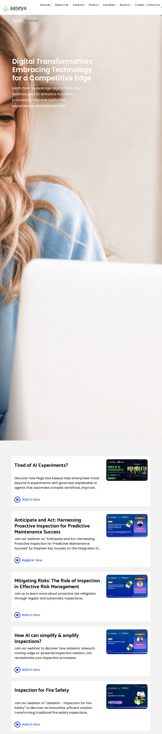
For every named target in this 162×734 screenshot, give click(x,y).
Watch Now (31, 499)
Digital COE (61, 5)
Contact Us (153, 5)
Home (17, 20)
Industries (109, 5)
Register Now (32, 560)
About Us (125, 5)
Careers (139, 5)
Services (45, 5)
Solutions (78, 5)
